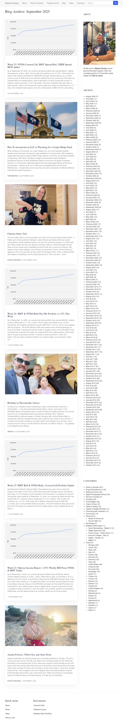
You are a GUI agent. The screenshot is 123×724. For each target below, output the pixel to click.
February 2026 (91, 111)
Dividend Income (92, 492)
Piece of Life (10, 717)
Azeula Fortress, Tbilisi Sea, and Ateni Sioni (29, 654)
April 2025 (90, 135)
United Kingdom (94, 588)
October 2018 (91, 320)
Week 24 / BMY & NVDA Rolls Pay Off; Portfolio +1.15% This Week (38, 315)
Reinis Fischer (12, 3)
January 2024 (91, 168)
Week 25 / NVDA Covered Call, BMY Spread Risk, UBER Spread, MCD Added (39, 66)
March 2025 (90, 137)
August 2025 (90, 125)
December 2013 (92, 460)
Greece (10, 431)
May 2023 (89, 188)
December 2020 (92, 258)
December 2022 (92, 200)
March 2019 (90, 308)
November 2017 (92, 347)
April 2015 (90, 421)
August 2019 (90, 296)
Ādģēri (90, 540)
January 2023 (91, 197)
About (24, 3)
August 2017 (90, 354)
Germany (91, 559)
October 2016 (91, 378)
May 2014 (89, 448)
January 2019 (91, 313)
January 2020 (91, 284)
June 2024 (90, 156)
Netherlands (93, 593)
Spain (90, 550)
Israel (90, 574)
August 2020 (90, 267)
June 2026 (90, 101)
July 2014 (89, 443)
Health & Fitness (94, 518)
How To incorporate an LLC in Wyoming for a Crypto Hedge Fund (39, 147)
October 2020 (91, 262)
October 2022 (91, 205)
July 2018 (89, 327)
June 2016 (90, 388)
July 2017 (89, 356)
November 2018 (92, 318)
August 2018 (90, 325)
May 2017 (89, 361)
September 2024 (92, 149)
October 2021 (91, 233)
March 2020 (90, 279)
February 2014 (91, 455)
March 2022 (90, 221)
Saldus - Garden (94, 537)
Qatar (90, 610)
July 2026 (89, 98)
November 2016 (92, 376)
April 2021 (90, 248)
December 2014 (92, 431)
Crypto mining (91, 504)
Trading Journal (53, 3)
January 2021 (91, 255)
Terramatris (12, 176)
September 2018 (92, 323)
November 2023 (92, 173)
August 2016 (90, 383)
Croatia (91, 598)
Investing (89, 499)
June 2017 (90, 359)
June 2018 (90, 330)
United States (93, 564)
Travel (88, 542)
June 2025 (90, 130)
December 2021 (92, 229)
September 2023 (92, 178)
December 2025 (92, 115)
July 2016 (89, 385)
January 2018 (91, 342)
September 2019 (92, 294)
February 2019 (91, 311)
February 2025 (91, 139)
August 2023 (90, 180)
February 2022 (91, 224)
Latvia (90, 547)
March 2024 (90, 164)
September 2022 (92, 207)
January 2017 (91, 371)
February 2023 (91, 195)
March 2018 (90, 337)
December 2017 (92, 344)
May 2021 (89, 246)
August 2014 (90, 441)
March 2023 (90, 192)
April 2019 (90, 306)
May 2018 (89, 332)
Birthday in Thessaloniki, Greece (23, 402)
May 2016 (89, 390)
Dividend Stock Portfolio (43, 713)
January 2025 (91, 142)
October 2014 (91, 436)
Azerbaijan (92, 571)
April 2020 (90, 277)
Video (71, 3)
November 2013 (92, 462)
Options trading (92, 506)
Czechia (91, 586)
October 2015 (91, 407)
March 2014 (90, 453)
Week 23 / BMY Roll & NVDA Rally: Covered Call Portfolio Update (40, 485)
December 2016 (92, 373)
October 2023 (91, 176)
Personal (89, 516)
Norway (91, 591)
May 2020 (89, 274)
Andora (91, 595)
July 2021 (89, 241)
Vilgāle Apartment (95, 530)
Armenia (91, 557)
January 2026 (91, 113)
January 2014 (91, 458)
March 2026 (90, 108)
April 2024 (90, 161)
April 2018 (90, 335)
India (90, 562)
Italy (90, 552)
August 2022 (90, 209)
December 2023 (92, 171)
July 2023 (89, 183)
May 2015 (89, 419)
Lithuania (91, 566)
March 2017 (90, 366)
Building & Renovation (94, 525)
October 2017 (91, 349)
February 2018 (91, 340)
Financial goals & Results (95, 511)
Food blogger (91, 501)
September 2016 (92, 380)
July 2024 (89, 154)
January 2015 (91, 429)
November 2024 (92, 144)
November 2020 (92, 260)
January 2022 (91, 226)
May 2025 (89, 132)
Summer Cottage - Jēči (97, 535)
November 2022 (92, 202)
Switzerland (92, 600)
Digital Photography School (96, 494)
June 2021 (90, 243)
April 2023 (90, 190)
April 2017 (90, 364)
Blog (64, 3)
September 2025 (92, 123)
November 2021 (92, 231)
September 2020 (92, 265)
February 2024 (91, 166)
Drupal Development (93, 489)
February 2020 (91, 282)
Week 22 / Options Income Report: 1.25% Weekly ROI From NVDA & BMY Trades (40, 569)
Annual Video (93, 521)
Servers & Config (92, 497)
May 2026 (89, 103)
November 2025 (92, 118)
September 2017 (92, 352)
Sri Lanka (92, 569)
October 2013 (91, 465)
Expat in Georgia (36, 3)
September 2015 (92, 409)
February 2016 (91, 397)
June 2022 (90, 214)
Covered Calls (39, 705)
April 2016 (90, 393)
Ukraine (91, 583)
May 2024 (89, 159)
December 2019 (92, 286)
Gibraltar (91, 603)
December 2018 (92, 315)
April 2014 (90, 450)
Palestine (91, 605)
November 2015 (92, 405)
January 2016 (91, 400)
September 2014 (92, 438)
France (91, 578)
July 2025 (89, 127)
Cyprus (91, 607)
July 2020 (89, 270)
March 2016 (90, 395)
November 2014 (92, 433)
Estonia (91, 581)
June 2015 (90, 417)
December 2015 (92, 402)
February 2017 (91, 368)
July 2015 (89, 414)
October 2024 (91, 147)
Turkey (91, 576)
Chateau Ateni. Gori (17, 233)
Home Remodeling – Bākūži (99, 528)
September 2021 (92, 236)
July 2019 (89, 299)
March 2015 (90, 424)
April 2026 (90, 106)
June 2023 (90, 185)
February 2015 (91, 426)
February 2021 (91, 253)
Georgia (91, 545)
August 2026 (90, 96)
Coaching (80, 3)
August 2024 (90, 152)
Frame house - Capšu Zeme (99, 533)
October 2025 (91, 120)
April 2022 (90, 219)
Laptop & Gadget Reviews (96, 509)
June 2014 (90, 446)
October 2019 (91, 291)
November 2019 (92, 289)
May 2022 (89, 217)
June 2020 (90, 272)
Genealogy (90, 523)
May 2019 (89, 303)
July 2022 (89, 212)
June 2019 (90, 301)
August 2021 (90, 238)
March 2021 (90, 250)
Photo (7, 709)
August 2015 (90, 412)
